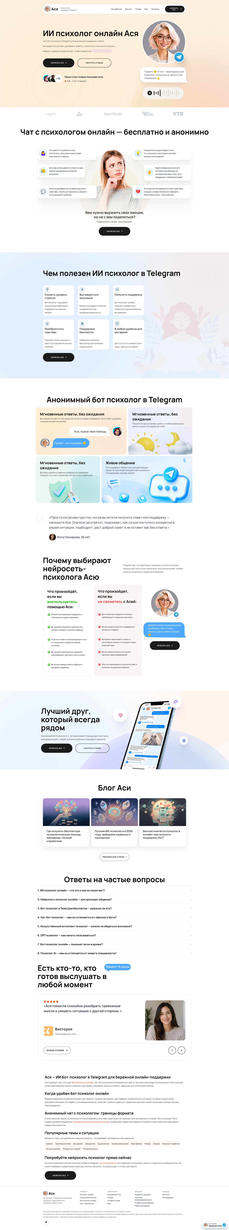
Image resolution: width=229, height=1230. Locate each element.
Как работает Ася (114, 1195)
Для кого (128, 9)
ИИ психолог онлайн (88, 1200)
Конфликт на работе (171, 1143)
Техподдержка (168, 1197)
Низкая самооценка (120, 1143)
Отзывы (138, 9)
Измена (156, 1143)
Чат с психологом (87, 1203)
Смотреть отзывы (94, 63)
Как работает (116, 9)
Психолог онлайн (87, 1195)
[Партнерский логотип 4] (147, 114)
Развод (148, 1143)
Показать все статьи (113, 857)
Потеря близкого (90, 1149)
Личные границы (53, 1149)
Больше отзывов (55, 1050)
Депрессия (90, 1143)
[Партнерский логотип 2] (79, 114)
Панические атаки (63, 1143)
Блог (146, 9)
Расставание (136, 1143)
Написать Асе (57, 357)
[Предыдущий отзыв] (172, 1050)
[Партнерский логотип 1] (50, 114)
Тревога (49, 1143)
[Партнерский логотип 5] (178, 114)
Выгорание (78, 1143)
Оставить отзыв (113, 1200)
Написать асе (174, 9)
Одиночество (103, 1143)
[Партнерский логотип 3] (112, 114)
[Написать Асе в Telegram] (176, 614)
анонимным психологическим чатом (91, 1121)
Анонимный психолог (88, 1197)
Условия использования (144, 1203)
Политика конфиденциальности (143, 1198)
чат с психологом (108, 1163)
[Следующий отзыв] (181, 1050)
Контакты (155, 9)
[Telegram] (46, 1222)
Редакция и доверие (143, 1195)
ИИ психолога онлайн (83, 1082)
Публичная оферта (142, 1206)
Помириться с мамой (71, 1149)
